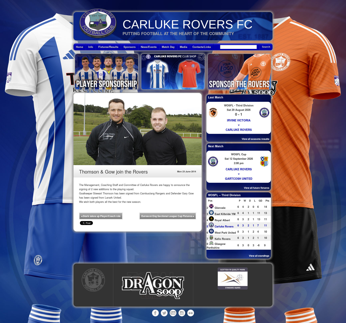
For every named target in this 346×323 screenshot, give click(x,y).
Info (90, 47)
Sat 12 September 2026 (239, 158)
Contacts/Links (201, 47)
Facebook (155, 313)
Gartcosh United (238, 179)
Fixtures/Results (108, 47)
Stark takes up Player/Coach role (101, 216)
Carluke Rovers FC (187, 24)
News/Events (149, 47)
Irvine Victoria (238, 120)
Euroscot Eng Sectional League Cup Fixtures (167, 216)
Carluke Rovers (239, 130)
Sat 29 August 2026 (238, 110)
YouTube (173, 313)
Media (183, 47)
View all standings (259, 255)
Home (79, 47)
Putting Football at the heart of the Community (178, 33)
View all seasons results (255, 139)
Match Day (168, 47)
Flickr (190, 313)
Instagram (181, 313)
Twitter (164, 313)
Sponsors (130, 47)
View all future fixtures (256, 188)
